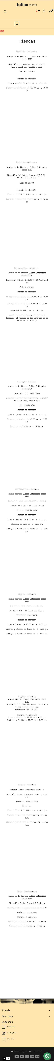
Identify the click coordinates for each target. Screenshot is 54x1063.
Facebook (10, 1026)
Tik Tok (10, 1039)
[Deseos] (37, 11)
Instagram (11, 1033)
